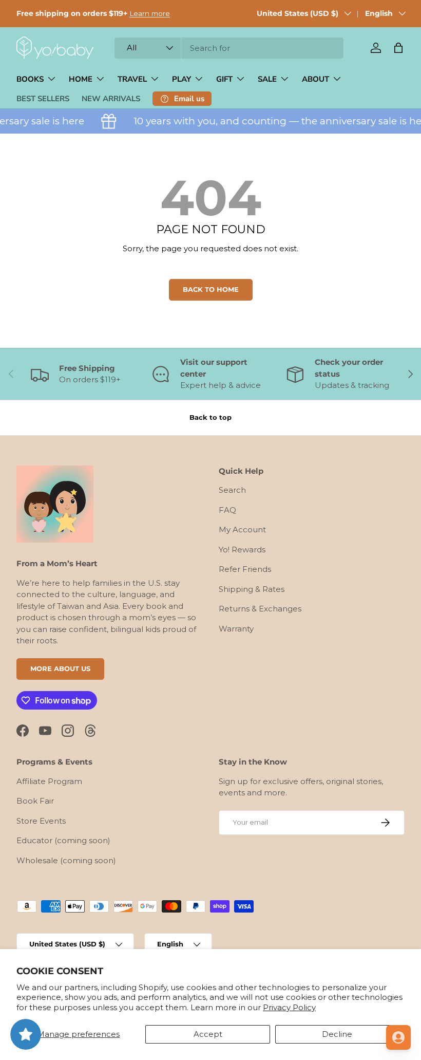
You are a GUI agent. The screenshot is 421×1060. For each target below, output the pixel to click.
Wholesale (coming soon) (66, 860)
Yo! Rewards (242, 549)
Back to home (211, 289)
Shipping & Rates (251, 589)
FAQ (227, 510)
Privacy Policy (289, 1007)
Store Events (41, 821)
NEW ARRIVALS (111, 99)
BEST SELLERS (42, 99)
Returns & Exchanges (260, 608)
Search (232, 490)
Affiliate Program (49, 781)
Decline (337, 1034)
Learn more (149, 13)
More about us (60, 668)
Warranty (236, 629)
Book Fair (35, 801)
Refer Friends (245, 569)
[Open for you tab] (398, 1037)
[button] (398, 47)
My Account (242, 529)
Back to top (210, 417)
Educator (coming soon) (63, 840)
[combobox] (228, 48)
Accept (208, 1034)
